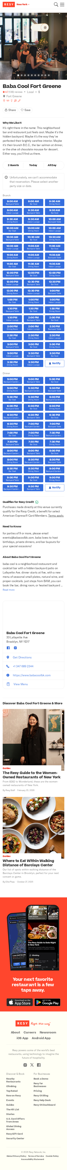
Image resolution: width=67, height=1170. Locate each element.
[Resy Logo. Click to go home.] (9, 4)
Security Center (15, 1138)
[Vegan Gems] (19, 100)
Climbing (11, 1086)
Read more (8, 589)
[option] (33, 46)
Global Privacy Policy (16, 1156)
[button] (56, 4)
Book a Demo (41, 1078)
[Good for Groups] (7, 100)
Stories (10, 1114)
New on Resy (13, 1095)
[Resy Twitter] (32, 1065)
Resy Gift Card (14, 1133)
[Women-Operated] (11, 100)
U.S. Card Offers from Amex (15, 1120)
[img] (4, 96)
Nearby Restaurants (13, 1080)
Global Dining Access (13, 1128)
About (15, 1032)
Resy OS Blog (41, 1095)
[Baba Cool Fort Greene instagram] (15, 647)
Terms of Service (36, 1156)
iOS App (22, 1038)
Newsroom (48, 1032)
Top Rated (12, 1091)
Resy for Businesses (40, 1085)
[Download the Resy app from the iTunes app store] (20, 1002)
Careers (30, 1032)
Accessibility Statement (32, 1159)
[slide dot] (18, 75)
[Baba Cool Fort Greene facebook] (8, 647)
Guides (10, 1105)
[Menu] (61, 4)
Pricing (38, 1091)
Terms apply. (56, 515)
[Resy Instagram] (25, 1065)
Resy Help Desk (42, 1100)
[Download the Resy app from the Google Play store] (47, 1002)
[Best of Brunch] (15, 100)
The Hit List (12, 1109)
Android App (41, 1038)
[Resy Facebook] (39, 1065)
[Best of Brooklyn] (4, 100)
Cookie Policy (52, 1156)
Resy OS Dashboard (44, 1105)
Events (10, 1100)
